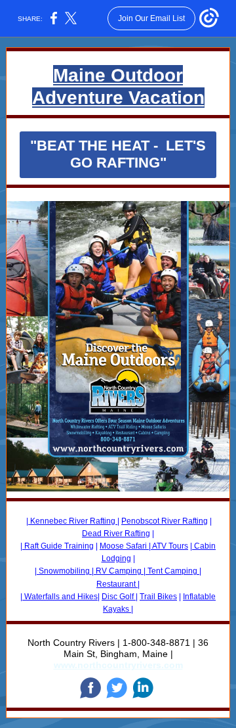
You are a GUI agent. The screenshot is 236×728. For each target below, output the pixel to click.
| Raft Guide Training (57, 546)
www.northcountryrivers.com (118, 665)
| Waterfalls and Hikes (59, 596)
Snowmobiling (64, 571)
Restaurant (117, 584)
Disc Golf (119, 596)
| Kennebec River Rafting (71, 521)
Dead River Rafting (116, 533)
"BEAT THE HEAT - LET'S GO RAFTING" (118, 154)
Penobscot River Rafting (164, 521)
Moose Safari (124, 546)
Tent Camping (172, 571)
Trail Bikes (158, 596)
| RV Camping (118, 571)
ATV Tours (169, 546)
